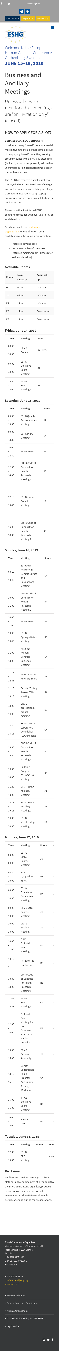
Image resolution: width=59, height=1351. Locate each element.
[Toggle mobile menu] (52, 27)
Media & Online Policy (17, 1310)
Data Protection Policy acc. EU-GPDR (25, 1318)
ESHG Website (12, 18)
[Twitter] (48, 1339)
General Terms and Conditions (22, 1303)
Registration (28, 18)
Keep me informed (16, 1295)
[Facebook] (52, 1339)
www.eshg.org (12, 1283)
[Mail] (44, 1339)
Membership (42, 18)
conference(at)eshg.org (16, 1280)
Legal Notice (13, 1326)
